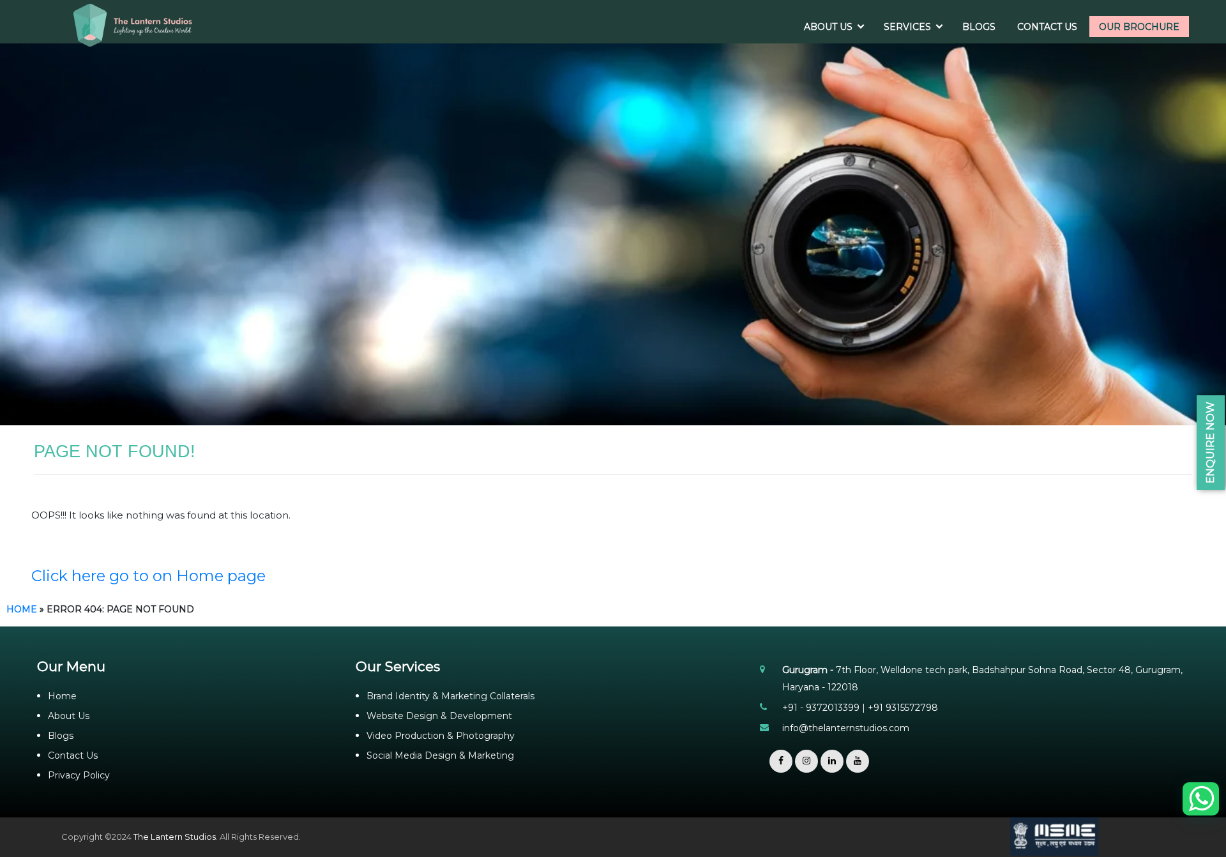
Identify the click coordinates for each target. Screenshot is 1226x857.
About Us (68, 716)
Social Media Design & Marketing (440, 755)
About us (828, 27)
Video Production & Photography (441, 735)
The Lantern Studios (174, 836)
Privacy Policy (79, 775)
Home (21, 609)
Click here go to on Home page (148, 575)
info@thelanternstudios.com (845, 728)
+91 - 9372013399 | (825, 707)
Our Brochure (1139, 27)
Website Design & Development (439, 716)
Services (907, 27)
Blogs (978, 27)
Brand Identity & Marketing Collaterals (450, 696)
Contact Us (73, 755)
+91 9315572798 (903, 707)
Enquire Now (1210, 442)
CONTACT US (1047, 27)
